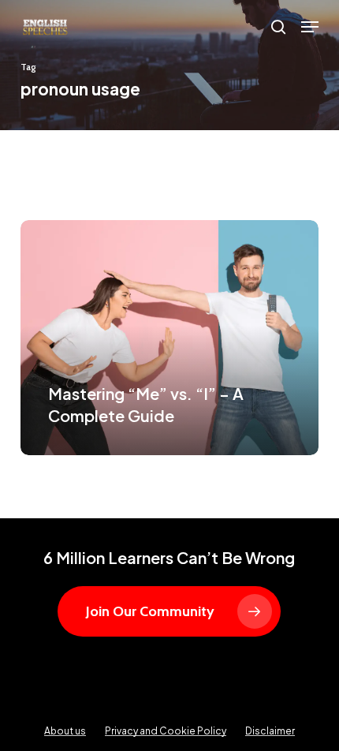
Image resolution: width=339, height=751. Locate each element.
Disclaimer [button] (270, 731)
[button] (310, 27)
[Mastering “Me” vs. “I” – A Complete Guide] (169, 338)
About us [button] (65, 731)
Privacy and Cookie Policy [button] (165, 731)
